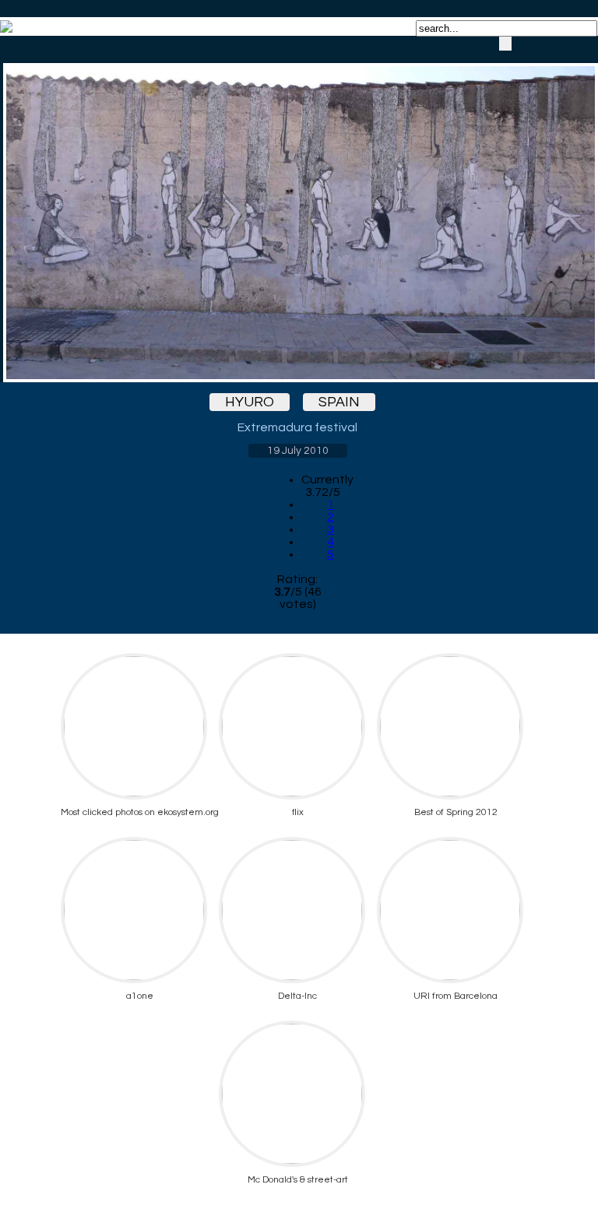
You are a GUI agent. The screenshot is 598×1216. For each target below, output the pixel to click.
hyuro (249, 402)
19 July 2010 (298, 450)
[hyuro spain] (297, 209)
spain (339, 402)
